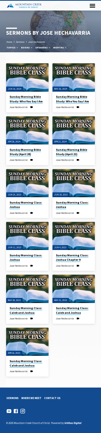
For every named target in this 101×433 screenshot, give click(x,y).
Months (58, 47)
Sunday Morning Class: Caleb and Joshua (26, 310)
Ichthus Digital (72, 423)
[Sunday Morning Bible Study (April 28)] (27, 130)
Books (25, 47)
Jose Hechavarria (36, 41)
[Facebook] (16, 411)
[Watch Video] (31, 107)
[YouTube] (9, 411)
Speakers (41, 47)
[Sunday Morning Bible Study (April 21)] (73, 130)
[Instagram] (22, 411)
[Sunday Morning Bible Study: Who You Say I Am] (27, 77)
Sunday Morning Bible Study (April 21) (71, 152)
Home (9, 41)
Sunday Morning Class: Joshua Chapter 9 (72, 257)
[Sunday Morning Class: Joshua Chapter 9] (73, 236)
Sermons (20, 41)
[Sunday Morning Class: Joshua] (27, 183)
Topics (11, 47)
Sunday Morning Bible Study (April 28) (25, 152)
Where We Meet (31, 398)
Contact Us (52, 398)
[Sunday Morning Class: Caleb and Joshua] (27, 289)
